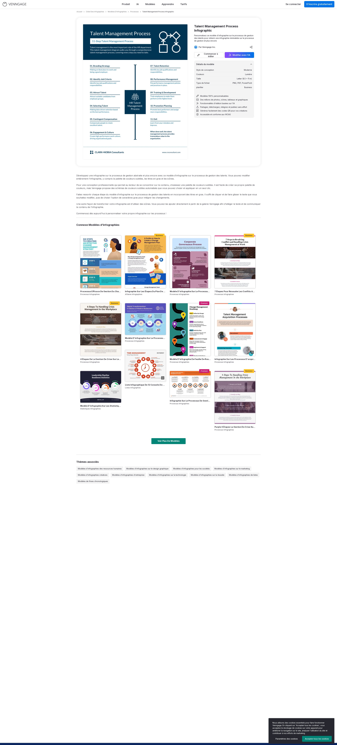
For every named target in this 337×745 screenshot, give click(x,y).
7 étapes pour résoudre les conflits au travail (235, 291)
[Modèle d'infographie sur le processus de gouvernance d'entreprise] (190, 262)
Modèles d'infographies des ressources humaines (100, 469)
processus (134, 12)
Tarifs (183, 4)
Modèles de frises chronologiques (93, 481)
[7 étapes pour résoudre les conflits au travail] (235, 262)
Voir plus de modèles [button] (169, 441)
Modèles (150, 4)
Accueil (79, 12)
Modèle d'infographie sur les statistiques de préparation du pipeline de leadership (100, 406)
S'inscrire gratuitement (319, 4)
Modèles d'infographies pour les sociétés (191, 469)
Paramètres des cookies (287, 739)
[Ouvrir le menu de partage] (251, 47)
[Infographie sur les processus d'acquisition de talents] (235, 329)
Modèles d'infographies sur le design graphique (147, 469)
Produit (126, 4)
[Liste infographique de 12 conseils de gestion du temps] (145, 366)
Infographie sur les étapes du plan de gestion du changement (145, 291)
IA (138, 4)
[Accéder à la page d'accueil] (14, 4)
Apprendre (168, 4)
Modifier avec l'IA (241, 55)
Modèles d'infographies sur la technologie (167, 475)
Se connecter (293, 4)
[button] (209, 55)
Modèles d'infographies (117, 12)
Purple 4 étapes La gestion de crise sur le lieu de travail (235, 427)
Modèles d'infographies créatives (92, 475)
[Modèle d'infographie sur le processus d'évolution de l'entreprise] (145, 319)
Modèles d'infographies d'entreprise (128, 475)
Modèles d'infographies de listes (243, 475)
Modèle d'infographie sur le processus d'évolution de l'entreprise (145, 338)
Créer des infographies (95, 12)
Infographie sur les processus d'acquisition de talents (235, 359)
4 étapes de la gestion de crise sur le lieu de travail (100, 359)
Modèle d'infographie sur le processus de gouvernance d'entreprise (190, 291)
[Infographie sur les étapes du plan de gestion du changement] (145, 262)
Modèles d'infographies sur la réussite (207, 475)
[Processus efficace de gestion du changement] (100, 262)
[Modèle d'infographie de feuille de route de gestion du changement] (190, 329)
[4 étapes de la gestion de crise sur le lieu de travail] (100, 329)
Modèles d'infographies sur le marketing (232, 469)
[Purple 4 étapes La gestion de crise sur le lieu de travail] (235, 397)
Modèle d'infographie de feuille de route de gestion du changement (190, 359)
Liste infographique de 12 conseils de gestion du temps (145, 385)
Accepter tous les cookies (317, 739)
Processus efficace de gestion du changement (100, 291)
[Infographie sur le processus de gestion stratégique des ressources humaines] (190, 384)
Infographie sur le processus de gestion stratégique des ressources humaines (190, 401)
